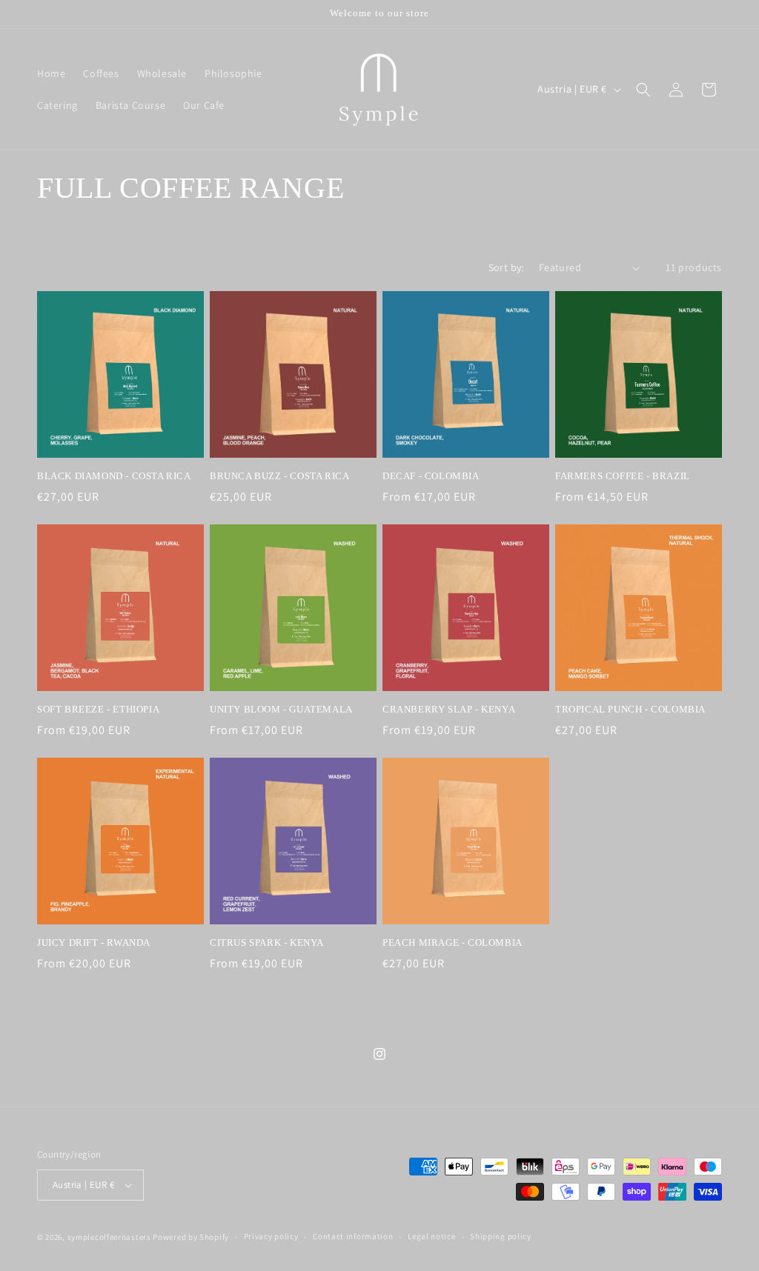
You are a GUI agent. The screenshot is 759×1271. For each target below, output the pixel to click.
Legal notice (431, 1236)
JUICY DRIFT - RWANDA (93, 942)
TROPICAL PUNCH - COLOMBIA (630, 709)
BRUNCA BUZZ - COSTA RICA (279, 475)
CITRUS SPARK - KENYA (267, 942)
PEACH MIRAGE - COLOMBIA (452, 942)
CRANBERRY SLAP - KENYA (448, 709)
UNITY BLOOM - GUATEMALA (281, 709)
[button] (643, 89)
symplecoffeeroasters (109, 1237)
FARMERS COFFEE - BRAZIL (622, 475)
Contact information (353, 1236)
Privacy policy (271, 1236)
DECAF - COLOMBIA (431, 475)
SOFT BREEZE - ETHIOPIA (98, 709)
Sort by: (506, 267)
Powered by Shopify (191, 1237)
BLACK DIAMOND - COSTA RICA (114, 475)
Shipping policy (500, 1236)
